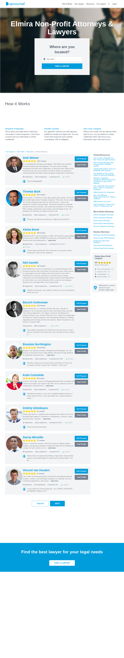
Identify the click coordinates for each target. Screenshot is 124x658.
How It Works (67, 4)
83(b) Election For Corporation (103, 192)
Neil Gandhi (30, 262)
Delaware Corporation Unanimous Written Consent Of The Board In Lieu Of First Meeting (104, 180)
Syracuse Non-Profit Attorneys (104, 238)
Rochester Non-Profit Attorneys (104, 235)
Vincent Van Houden (36, 470)
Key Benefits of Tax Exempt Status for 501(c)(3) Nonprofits (104, 174)
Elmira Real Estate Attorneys (103, 223)
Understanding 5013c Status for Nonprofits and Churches (104, 169)
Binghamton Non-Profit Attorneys (101, 241)
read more (52, 240)
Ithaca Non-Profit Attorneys (102, 245)
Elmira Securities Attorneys (103, 218)
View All (40, 503)
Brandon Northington (37, 344)
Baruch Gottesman (35, 302)
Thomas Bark (31, 191)
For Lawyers (101, 4)
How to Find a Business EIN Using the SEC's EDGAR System (103, 164)
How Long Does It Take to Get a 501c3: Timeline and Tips (104, 205)
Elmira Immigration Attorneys (103, 215)
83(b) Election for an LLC (102, 201)
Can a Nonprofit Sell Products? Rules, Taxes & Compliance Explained (104, 187)
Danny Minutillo (33, 437)
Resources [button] (90, 4)
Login (114, 4)
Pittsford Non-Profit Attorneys (103, 248)
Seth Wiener (31, 157)
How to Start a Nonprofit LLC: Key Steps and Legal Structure (104, 159)
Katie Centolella (33, 375)
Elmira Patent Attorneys (101, 220)
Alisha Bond (31, 229)
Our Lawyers (79, 4)
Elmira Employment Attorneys (103, 226)
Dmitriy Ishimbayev (35, 408)
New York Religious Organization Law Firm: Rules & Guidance (104, 196)
